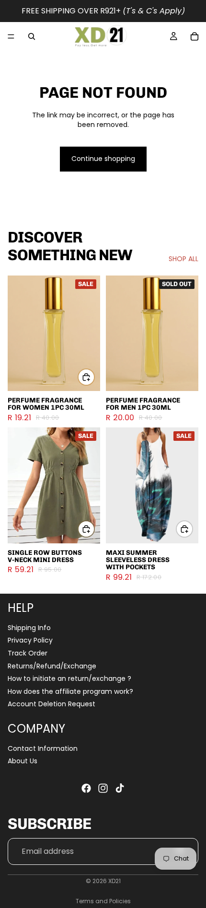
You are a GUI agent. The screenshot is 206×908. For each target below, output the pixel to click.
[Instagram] (103, 788)
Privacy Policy (30, 640)
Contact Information (43, 748)
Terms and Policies (103, 901)
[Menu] (11, 36)
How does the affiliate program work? (70, 691)
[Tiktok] (120, 788)
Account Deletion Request (51, 704)
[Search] (31, 36)
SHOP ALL (183, 259)
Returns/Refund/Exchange (52, 665)
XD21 (114, 881)
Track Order (27, 653)
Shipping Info (29, 627)
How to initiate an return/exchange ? (69, 678)
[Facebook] (86, 788)
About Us (22, 761)
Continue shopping (103, 158)
